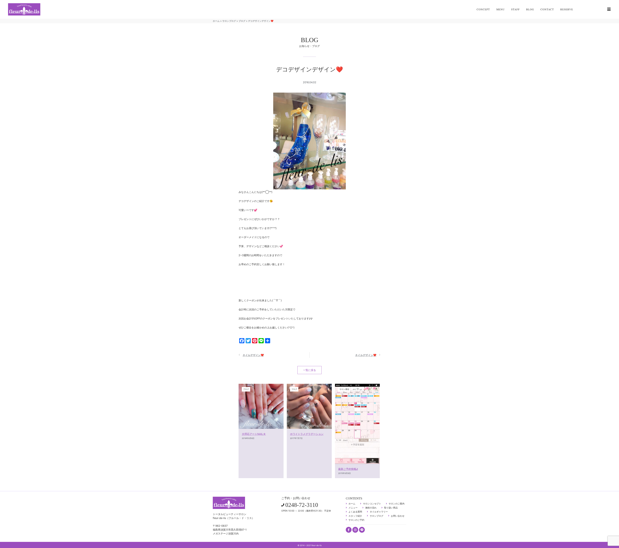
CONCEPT (483, 9)
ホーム (216, 21)
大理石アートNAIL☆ (254, 434)
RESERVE (566, 9)
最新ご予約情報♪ (348, 469)
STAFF (515, 9)
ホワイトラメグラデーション (307, 434)
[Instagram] (355, 530)
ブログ (242, 21)
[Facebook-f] (349, 530)
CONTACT (547, 9)
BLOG (530, 9)
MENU (500, 9)
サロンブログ (229, 21)
